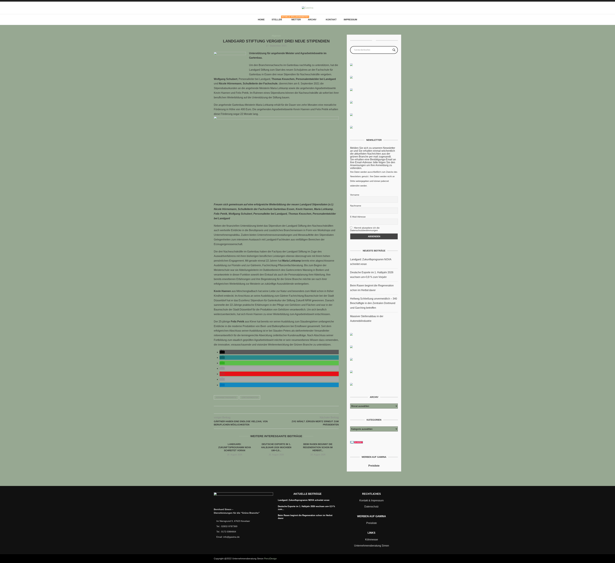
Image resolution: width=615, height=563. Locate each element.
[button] (222, 352)
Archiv (312, 19)
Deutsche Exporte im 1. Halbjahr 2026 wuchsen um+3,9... (276, 447)
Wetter (296, 19)
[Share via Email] (283, 410)
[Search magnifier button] (394, 50)
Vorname (354, 194)
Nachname (355, 205)
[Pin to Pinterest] (276, 410)
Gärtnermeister (250, 397)
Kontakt (331, 19)
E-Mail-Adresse (358, 216)
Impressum (350, 19)
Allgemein (276, 36)
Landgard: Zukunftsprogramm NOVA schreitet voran (234, 447)
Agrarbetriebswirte (226, 397)
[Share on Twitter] (273, 410)
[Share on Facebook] (269, 410)
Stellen (278, 18)
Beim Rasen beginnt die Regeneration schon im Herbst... (318, 447)
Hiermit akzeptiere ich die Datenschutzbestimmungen (365, 229)
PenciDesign (270, 558)
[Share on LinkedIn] (279, 410)
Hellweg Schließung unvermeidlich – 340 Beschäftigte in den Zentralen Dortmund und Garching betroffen (373, 303)
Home (261, 19)
